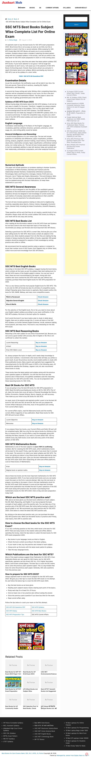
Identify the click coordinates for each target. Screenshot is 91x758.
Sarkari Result (81, 8)
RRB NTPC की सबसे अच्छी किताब (43, 725)
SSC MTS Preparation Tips (15, 614)
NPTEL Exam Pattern (10, 736)
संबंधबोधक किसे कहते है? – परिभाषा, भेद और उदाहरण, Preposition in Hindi (76, 113)
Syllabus (67, 8)
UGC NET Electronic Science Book (46, 728)
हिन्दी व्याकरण (21, 8)
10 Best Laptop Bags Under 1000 (77, 730)
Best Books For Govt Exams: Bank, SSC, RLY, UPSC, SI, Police (22, 753)
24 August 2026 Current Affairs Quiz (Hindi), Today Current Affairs (76, 93)
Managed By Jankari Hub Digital (67, 755)
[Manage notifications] (86, 754)
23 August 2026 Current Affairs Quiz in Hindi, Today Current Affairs (76, 152)
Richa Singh (13, 40)
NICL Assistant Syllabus (11, 725)
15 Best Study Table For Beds (75, 746)
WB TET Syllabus (9, 739)
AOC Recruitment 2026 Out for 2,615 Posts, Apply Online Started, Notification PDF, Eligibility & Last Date (76, 133)
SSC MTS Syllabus (38, 607)
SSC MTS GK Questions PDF (15, 607)
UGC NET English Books (42, 734)
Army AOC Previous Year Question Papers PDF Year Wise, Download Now (75, 140)
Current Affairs (52, 8)
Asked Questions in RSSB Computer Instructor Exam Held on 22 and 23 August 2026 (76, 106)
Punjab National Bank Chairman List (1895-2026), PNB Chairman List (76, 119)
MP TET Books (39, 739)
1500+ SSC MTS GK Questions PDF (31, 76)
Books (32, 8)
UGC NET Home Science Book (44, 731)
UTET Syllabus (8, 741)
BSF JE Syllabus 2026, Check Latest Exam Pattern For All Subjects (76, 99)
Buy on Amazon (41, 346)
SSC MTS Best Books (39, 611)
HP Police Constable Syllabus (13, 723)
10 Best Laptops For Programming (77, 728)
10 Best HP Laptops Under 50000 (77, 738)
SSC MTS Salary (11, 611)
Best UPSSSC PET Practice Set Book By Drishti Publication (76, 146)
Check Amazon (43, 297)
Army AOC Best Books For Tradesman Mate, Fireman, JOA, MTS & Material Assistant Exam (77, 125)
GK (40, 8)
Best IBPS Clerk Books (41, 723)
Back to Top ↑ (84, 755)
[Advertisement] (31, 158)
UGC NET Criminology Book (43, 736)
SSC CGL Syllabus (9, 733)
